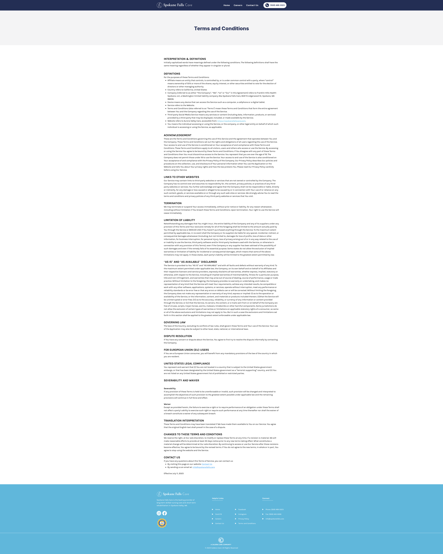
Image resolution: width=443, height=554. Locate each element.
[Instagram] (159, 513)
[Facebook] (164, 513)
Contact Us (207, 464)
